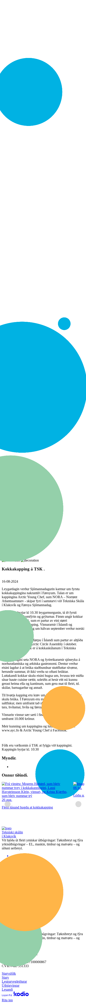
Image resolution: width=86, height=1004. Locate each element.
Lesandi (26, 514)
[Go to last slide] (8, 804)
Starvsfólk (9, 867)
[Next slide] (78, 804)
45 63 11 (8, 510)
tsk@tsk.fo (22, 510)
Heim (14, 545)
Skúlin (36, 514)
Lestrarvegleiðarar (14, 875)
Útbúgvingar (11, 514)
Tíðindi (16, 553)
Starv (5, 871)
